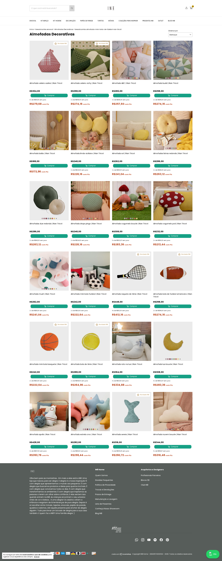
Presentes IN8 (147, 21)
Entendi (36, 557)
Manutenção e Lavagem (106, 499)
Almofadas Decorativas (63, 29)
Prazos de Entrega (103, 494)
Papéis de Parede (86, 21)
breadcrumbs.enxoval (44, 29)
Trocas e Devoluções (104, 489)
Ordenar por (173, 31)
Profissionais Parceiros (151, 475)
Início (32, 29)
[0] (191, 8)
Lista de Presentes (103, 504)
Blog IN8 (171, 21)
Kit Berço (44, 21)
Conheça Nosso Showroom (107, 508)
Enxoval (33, 21)
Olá (214, 554)
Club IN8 (144, 485)
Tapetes (101, 21)
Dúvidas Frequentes (104, 480)
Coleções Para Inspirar (128, 21)
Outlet (160, 21)
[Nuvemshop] (121, 555)
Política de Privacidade (105, 485)
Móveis (111, 21)
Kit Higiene (57, 21)
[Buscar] (72, 8)
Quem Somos (101, 475)
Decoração (71, 21)
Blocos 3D (145, 480)
